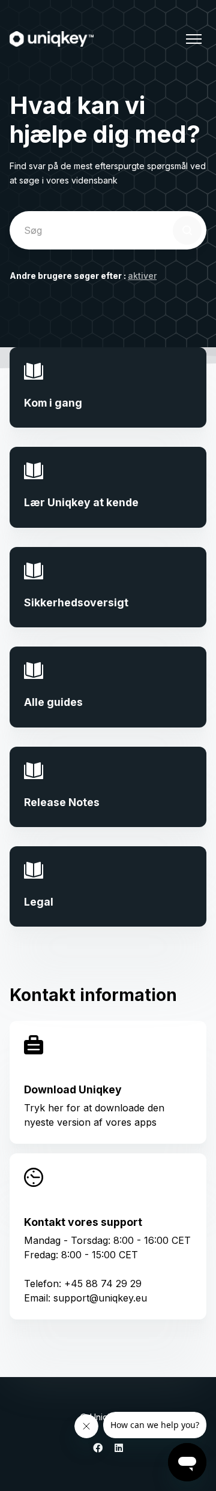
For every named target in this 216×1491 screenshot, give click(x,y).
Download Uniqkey (73, 1089)
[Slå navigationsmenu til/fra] (193, 39)
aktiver (142, 275)
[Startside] (52, 39)
